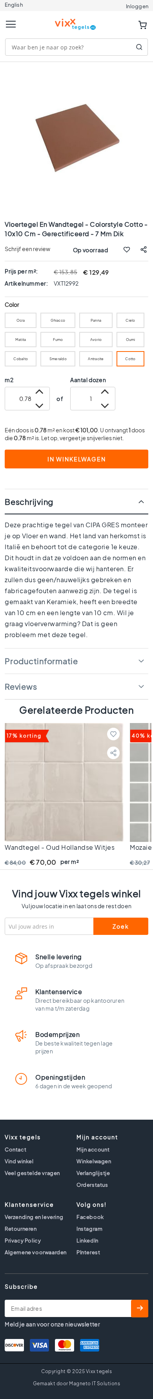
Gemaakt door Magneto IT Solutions (76, 1383)
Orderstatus (92, 1185)
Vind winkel (19, 1161)
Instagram (89, 1229)
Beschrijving (29, 501)
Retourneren (21, 1229)
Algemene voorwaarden (36, 1252)
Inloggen (137, 6)
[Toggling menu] (11, 24)
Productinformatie (41, 661)
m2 (9, 379)
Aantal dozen (88, 379)
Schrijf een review (27, 248)
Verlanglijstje (93, 1173)
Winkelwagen (93, 1161)
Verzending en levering (34, 1217)
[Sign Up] (139, 1308)
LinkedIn (87, 1240)
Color (12, 304)
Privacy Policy (23, 1240)
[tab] (76, 501)
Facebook (90, 1217)
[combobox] (76, 47)
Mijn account (92, 1149)
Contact (15, 1149)
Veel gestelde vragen (32, 1173)
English (14, 5)
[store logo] (76, 21)
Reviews (21, 686)
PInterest (88, 1252)
